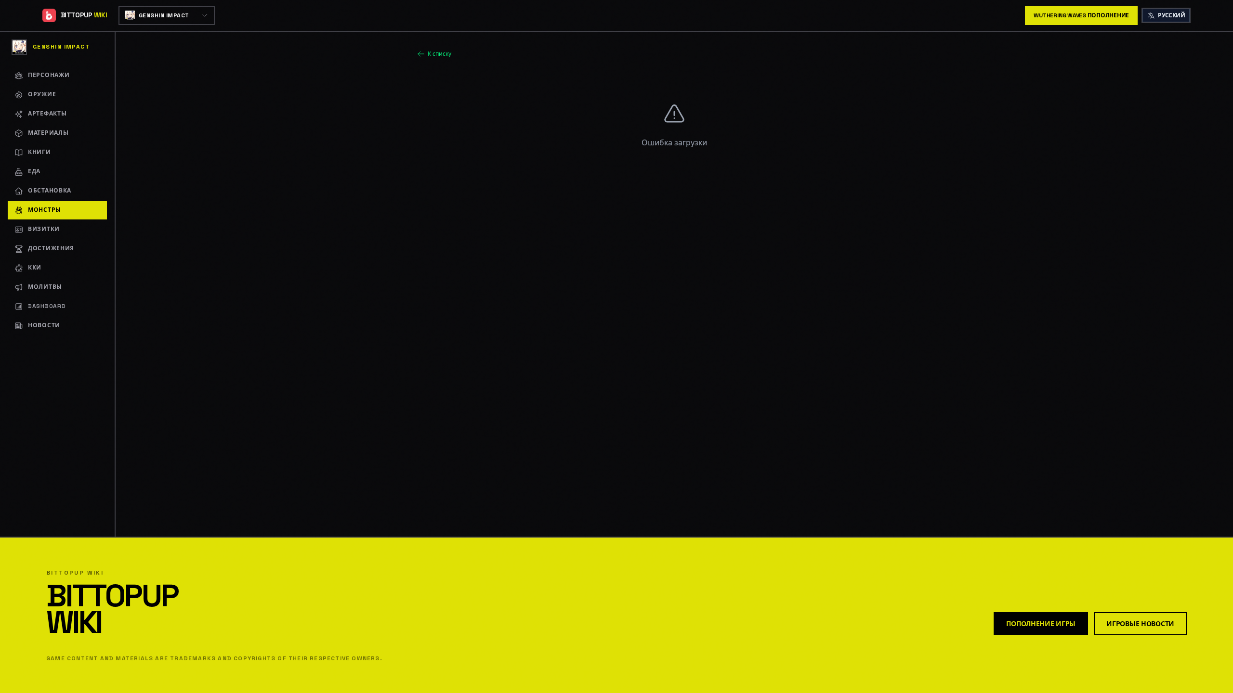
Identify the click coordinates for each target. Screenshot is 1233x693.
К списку (439, 54)
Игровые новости (1140, 623)
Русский (1171, 15)
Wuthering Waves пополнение (1081, 15)
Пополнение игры (1041, 623)
